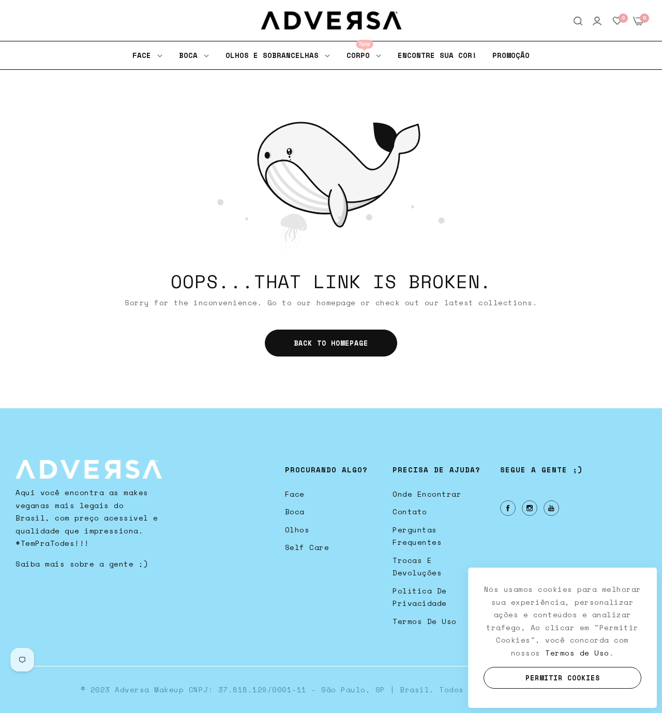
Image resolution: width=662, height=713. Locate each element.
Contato (410, 511)
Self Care (307, 547)
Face (295, 493)
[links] (509, 508)
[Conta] (597, 20)
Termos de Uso (425, 621)
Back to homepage (331, 343)
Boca (295, 511)
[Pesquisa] (578, 20)
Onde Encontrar (427, 493)
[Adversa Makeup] (331, 20)
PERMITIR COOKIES (562, 678)
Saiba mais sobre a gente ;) (82, 563)
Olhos (297, 529)
